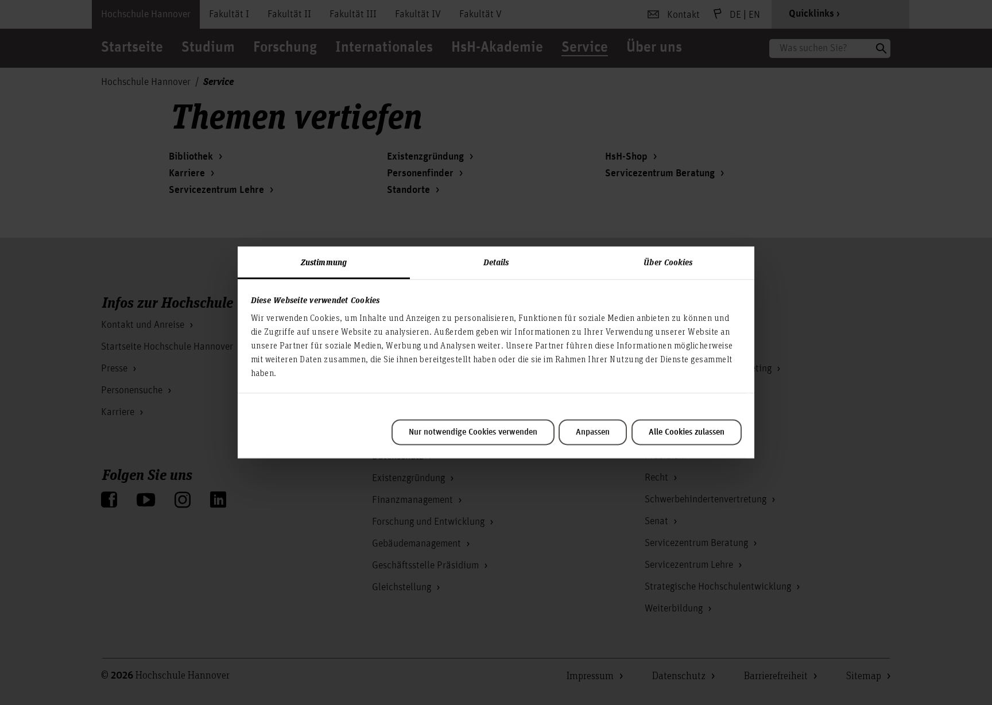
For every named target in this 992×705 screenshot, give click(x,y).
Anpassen (593, 432)
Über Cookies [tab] (668, 262)
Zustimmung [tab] (324, 262)
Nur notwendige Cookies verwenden (473, 432)
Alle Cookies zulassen (686, 432)
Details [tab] (496, 262)
